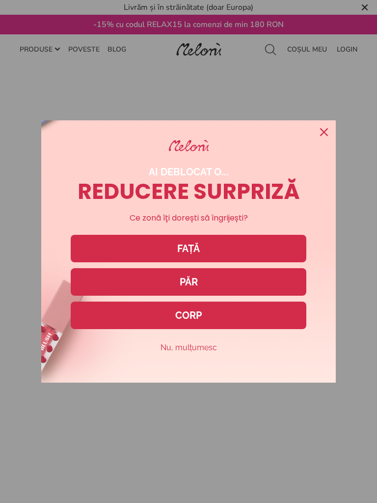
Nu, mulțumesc (189, 347)
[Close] (324, 132)
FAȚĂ (188, 248)
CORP (188, 315)
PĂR (189, 282)
